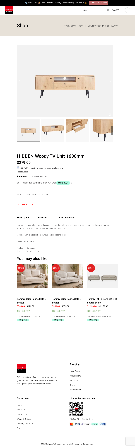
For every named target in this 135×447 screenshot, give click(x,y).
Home (19, 405)
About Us (21, 410)
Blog (19, 428)
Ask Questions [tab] (66, 217)
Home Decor (75, 390)
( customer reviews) (38, 176)
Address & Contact (98, 3)
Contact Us (22, 414)
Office (72, 385)
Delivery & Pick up (25, 423)
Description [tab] (23, 217)
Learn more (23, 172)
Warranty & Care (24, 419)
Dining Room (75, 376)
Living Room (74, 371)
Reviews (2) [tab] (44, 217)
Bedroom (73, 380)
